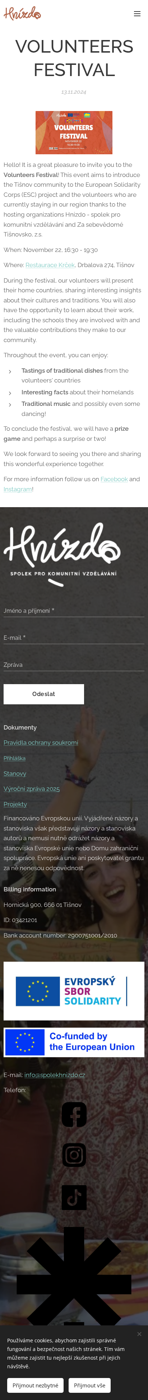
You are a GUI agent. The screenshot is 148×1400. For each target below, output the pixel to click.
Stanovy (15, 773)
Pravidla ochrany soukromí (41, 742)
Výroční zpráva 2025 (32, 788)
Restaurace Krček (50, 265)
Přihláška (15, 758)
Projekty (15, 804)
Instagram (18, 489)
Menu (137, 13)
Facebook (114, 479)
